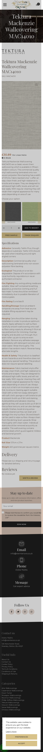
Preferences (21, 737)
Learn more (11, 732)
